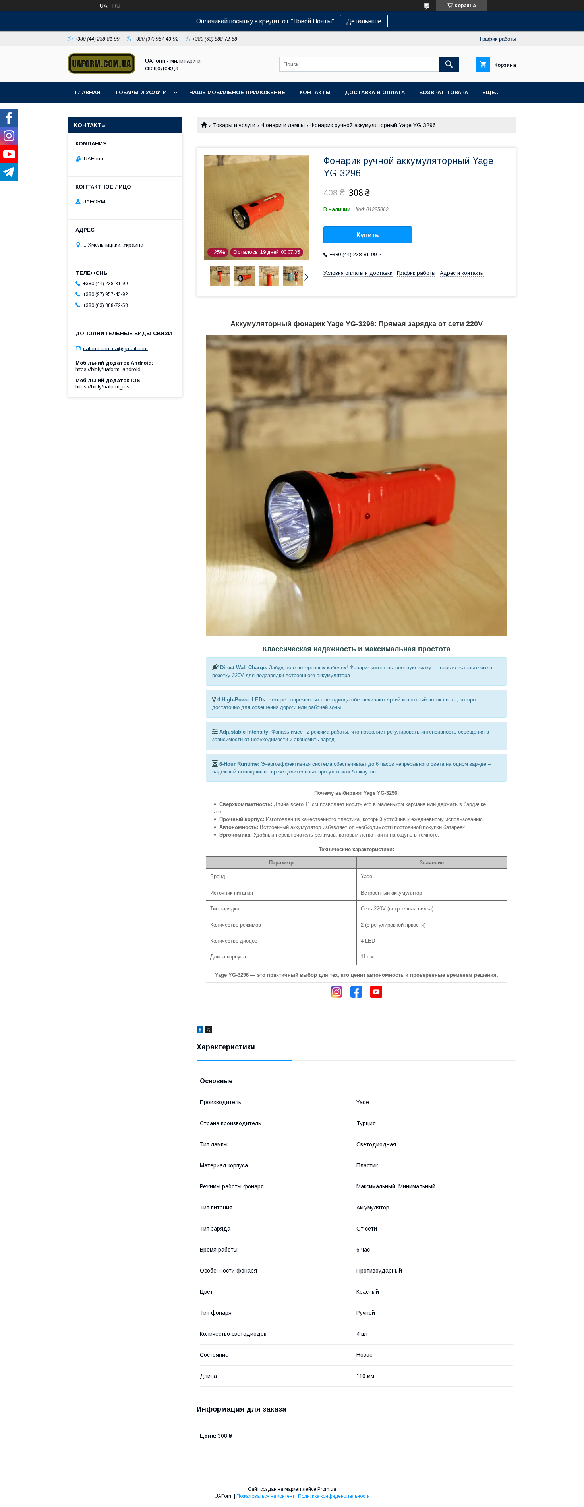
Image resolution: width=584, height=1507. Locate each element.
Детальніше (363, 21)
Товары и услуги (141, 92)
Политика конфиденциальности (334, 1496)
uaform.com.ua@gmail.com (115, 348)
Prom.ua (326, 1489)
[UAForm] (101, 72)
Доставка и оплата (375, 92)
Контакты (315, 92)
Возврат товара (443, 92)
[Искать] (449, 64)
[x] (208, 1031)
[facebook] (200, 1031)
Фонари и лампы (283, 125)
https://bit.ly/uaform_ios (102, 387)
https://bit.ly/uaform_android (108, 369)
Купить (367, 235)
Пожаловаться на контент (265, 1496)
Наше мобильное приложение (237, 92)
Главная (88, 92)
